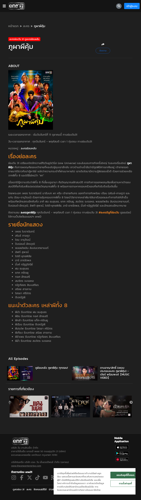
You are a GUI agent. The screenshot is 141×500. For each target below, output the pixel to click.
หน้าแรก (13, 26)
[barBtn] (4, 6)
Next (131, 402)
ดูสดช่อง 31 (18, 489)
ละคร (26, 26)
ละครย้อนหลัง (28, 148)
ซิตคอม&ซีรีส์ (40, 489)
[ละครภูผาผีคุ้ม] (30, 100)
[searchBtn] (119, 6)
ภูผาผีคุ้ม (39, 26)
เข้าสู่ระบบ (131, 6)
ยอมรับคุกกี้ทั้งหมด (125, 475)
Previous (10, 402)
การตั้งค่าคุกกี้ (125, 483)
